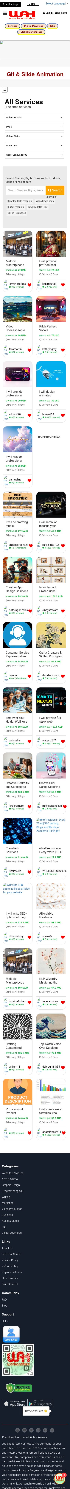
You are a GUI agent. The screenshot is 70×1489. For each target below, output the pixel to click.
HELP (5, 1321)
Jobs (52, 25)
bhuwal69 (48, 414)
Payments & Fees (12, 1272)
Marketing (7, 1202)
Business (7, 1214)
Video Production (12, 1208)
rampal (13, 675)
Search (57, 190)
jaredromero (16, 805)
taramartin (15, 349)
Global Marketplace (31, 31)
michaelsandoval (52, 805)
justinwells (15, 870)
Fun (4, 1226)
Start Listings (10, 4)
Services (12, 25)
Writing (6, 1196)
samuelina (15, 479)
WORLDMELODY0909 (54, 870)
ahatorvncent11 (51, 1131)
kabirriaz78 (49, 283)
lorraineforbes (17, 283)
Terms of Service (12, 1254)
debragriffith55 (51, 1066)
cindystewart (50, 610)
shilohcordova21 (18, 544)
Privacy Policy (10, 1260)
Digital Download (33, 25)
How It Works (10, 1278)
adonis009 (15, 414)
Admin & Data (10, 1179)
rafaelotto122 (50, 544)
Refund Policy (10, 1266)
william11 (14, 1066)
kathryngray (49, 349)
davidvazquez (50, 675)
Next (64, 831)
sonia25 (47, 936)
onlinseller (15, 740)
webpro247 (49, 740)
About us (7, 1248)
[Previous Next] (51, 831)
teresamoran (50, 1001)
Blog (4, 1305)
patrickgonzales (18, 610)
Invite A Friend (10, 1284)
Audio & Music (10, 1220)
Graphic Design (11, 1185)
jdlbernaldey (16, 936)
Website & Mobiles (12, 1173)
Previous (38, 831)
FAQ (4, 1299)
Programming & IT (13, 1190)
